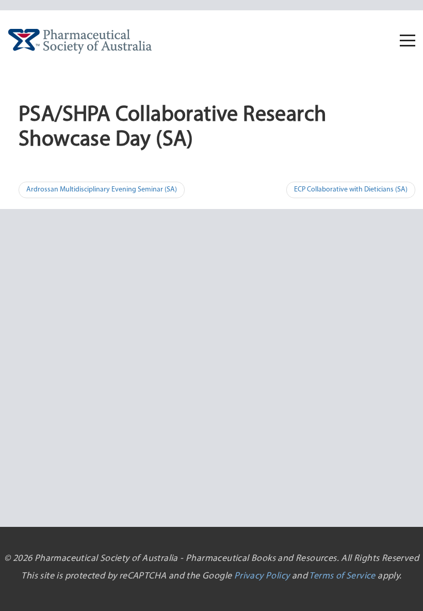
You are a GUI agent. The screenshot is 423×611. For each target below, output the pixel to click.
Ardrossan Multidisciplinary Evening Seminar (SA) (101, 190)
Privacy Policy (262, 576)
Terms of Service (342, 576)
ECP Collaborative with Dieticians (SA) (351, 190)
